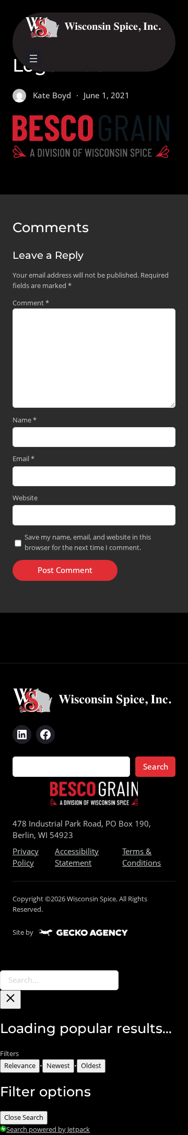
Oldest (91, 1065)
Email (23, 458)
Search (155, 767)
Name (25, 420)
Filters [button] (22, 1053)
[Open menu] (33, 58)
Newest (58, 1065)
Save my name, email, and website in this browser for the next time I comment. (88, 542)
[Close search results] (10, 999)
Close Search (23, 1117)
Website (25, 497)
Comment (31, 302)
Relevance (20, 1065)
